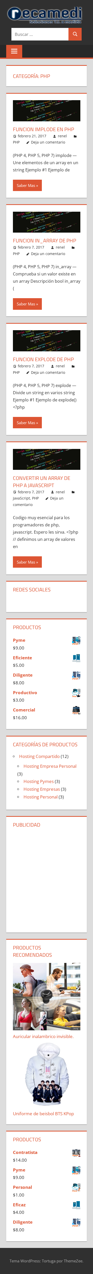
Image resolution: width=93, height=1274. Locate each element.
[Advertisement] (46, 879)
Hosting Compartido (39, 756)
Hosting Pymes (39, 781)
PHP (16, 142)
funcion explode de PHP (43, 359)
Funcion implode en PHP (43, 129)
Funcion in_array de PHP (44, 240)
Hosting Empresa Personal (50, 766)
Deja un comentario (48, 142)
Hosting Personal (41, 797)
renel (62, 135)
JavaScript (21, 498)
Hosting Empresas (42, 789)
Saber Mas (26, 185)
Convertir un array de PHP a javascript (41, 481)
